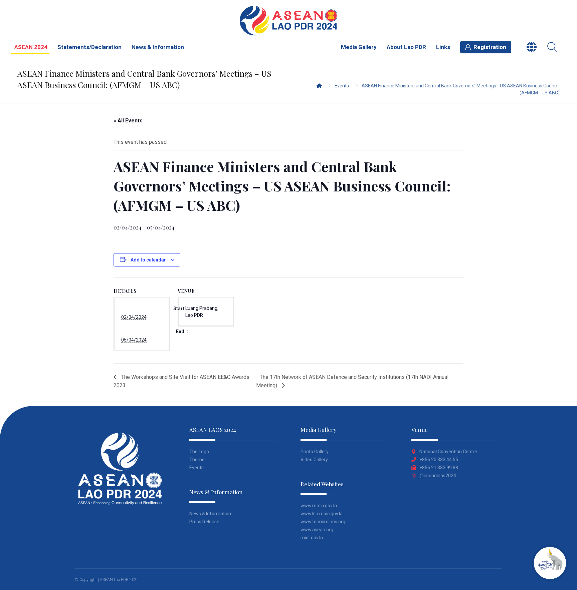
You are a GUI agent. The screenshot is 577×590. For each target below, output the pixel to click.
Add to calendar (148, 259)
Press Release (204, 521)
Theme (197, 459)
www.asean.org (317, 529)
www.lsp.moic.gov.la (322, 513)
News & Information (210, 513)
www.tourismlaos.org (323, 521)
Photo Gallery (315, 451)
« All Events (128, 120)
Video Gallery (314, 459)
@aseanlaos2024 (437, 475)
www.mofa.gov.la (319, 505)
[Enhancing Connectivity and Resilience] (288, 20)
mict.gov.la (312, 537)
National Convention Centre (448, 451)
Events (196, 467)
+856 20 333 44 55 (438, 459)
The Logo (199, 451)
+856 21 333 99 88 (438, 467)
